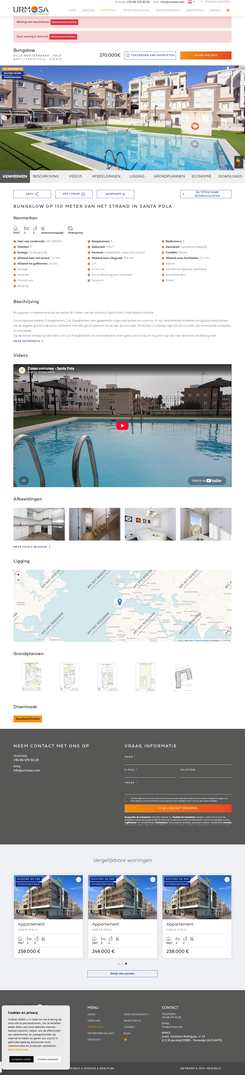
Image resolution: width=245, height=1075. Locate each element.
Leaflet (180, 640)
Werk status (195, 10)
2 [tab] (122, 964)
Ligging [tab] (136, 176)
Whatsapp (113, 194)
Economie (201, 176)
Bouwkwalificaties (28, 719)
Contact (215, 10)
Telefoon (187, 770)
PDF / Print (71, 194)
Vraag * (131, 783)
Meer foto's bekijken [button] (30, 547)
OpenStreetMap (202, 640)
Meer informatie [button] (167, 10)
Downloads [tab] (230, 176)
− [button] (18, 580)
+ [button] (18, 574)
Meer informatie (27, 341)
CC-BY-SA (225, 640)
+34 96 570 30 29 (138, 2)
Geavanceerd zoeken (64, 22)
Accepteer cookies (21, 1059)
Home (72, 10)
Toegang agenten (217, 1)
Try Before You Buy (136, 10)
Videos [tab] (75, 176)
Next (241, 117)
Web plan (107, 1068)
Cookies (90, 1068)
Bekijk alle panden (122, 973)
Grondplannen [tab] (169, 176)
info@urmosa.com (172, 2)
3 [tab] (126, 964)
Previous (3, 117)
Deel (30, 194)
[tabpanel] (48, 916)
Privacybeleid (136, 801)
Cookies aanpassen (48, 1059)
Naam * (130, 757)
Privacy (74, 1068)
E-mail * (131, 770)
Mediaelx (213, 1068)
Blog (127, 1033)
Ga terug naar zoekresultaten (207, 194)
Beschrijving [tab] (46, 176)
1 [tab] (119, 964)
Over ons (88, 10)
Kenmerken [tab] (15, 177)
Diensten (94, 1039)
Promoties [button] (107, 10)
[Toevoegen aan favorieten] (78, 879)
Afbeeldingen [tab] (106, 176)
